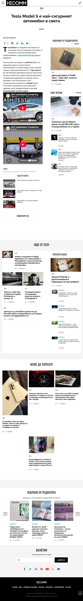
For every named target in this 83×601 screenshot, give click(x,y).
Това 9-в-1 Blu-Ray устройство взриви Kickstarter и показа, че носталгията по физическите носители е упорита (12, 299)
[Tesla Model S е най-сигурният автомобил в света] (12, 43)
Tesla (4, 171)
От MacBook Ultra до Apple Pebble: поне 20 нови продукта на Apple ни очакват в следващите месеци (14, 424)
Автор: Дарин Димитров (9, 38)
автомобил (16, 171)
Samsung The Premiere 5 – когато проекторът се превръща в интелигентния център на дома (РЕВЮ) (63, 532)
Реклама (41, 587)
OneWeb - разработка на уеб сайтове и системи (41, 596)
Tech (41, 8)
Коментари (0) (23, 216)
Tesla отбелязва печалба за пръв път (28, 180)
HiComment (61, 290)
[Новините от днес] (80, 3)
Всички (76, 44)
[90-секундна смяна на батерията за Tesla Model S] (9, 194)
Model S (9, 171)
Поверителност (59, 587)
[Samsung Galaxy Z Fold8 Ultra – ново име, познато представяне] (66, 58)
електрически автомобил (28, 171)
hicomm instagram (41, 569)
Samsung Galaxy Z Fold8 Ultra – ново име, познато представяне (64, 77)
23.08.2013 (41, 29)
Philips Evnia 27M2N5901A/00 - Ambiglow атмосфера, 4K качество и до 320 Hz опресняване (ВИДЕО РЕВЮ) (19, 532)
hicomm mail (58, 569)
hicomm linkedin (36, 569)
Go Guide (68, 587)
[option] (65, 140)
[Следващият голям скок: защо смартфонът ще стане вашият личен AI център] (55, 292)
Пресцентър (49, 587)
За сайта (15, 587)
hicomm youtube (47, 569)
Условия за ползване (30, 587)
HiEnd (59, 135)
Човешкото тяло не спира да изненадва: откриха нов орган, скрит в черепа (67, 139)
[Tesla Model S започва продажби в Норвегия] (9, 204)
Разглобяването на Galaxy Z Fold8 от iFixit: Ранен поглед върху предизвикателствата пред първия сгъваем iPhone (40, 462)
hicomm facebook (24, 569)
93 (8, 43)
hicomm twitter (30, 569)
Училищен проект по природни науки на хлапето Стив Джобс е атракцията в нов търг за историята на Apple (68, 169)
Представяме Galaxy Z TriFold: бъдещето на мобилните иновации (69, 309)
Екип (20, 587)
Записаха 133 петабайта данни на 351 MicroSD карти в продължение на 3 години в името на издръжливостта (65, 125)
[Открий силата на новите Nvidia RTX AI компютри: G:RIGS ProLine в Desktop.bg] (55, 338)
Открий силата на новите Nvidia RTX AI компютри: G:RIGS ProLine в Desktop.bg (69, 341)
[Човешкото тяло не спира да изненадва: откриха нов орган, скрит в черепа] (54, 139)
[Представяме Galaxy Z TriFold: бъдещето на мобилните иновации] (55, 307)
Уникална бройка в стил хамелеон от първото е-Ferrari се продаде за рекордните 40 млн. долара (41, 396)
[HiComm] (16, 3)
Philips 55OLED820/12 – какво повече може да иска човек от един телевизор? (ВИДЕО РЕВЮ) (68, 325)
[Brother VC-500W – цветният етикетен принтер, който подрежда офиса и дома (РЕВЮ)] (48, 512)
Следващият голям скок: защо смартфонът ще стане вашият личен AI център (68, 294)
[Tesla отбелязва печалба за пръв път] (9, 184)
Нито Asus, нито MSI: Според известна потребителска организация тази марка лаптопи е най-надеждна (66, 396)
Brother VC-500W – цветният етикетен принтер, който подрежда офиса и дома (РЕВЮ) (40, 531)
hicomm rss (53, 569)
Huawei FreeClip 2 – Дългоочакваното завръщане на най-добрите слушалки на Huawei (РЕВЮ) (66, 280)
